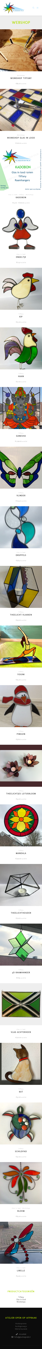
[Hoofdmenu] (37, 7)
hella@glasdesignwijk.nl (22, 1337)
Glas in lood (21, 1299)
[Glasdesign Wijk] (14, 8)
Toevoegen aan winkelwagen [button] (21, 51)
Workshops (21, 1302)
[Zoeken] (33, 7)
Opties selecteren (21, 170)
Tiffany (21, 1297)
